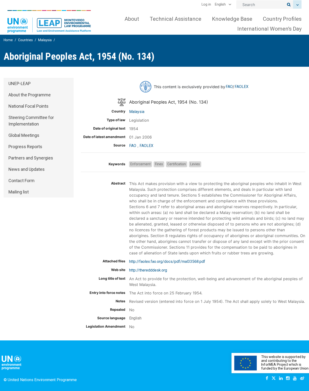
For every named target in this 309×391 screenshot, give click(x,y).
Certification (176, 164)
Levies (195, 164)
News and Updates (26, 169)
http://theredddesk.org (148, 270)
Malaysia (45, 40)
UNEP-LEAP (19, 83)
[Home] (49, 21)
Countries (25, 40)
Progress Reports (25, 146)
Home (8, 40)
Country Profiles (282, 19)
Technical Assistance (175, 19)
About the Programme (29, 94)
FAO (229, 86)
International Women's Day (269, 29)
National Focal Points (28, 106)
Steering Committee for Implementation (31, 120)
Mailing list (18, 191)
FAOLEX (241, 86)
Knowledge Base (232, 19)
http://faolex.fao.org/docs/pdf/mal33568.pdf (167, 261)
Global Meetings (23, 135)
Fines (159, 164)
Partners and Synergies (30, 157)
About (132, 19)
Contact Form (21, 180)
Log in (206, 4)
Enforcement (140, 164)
